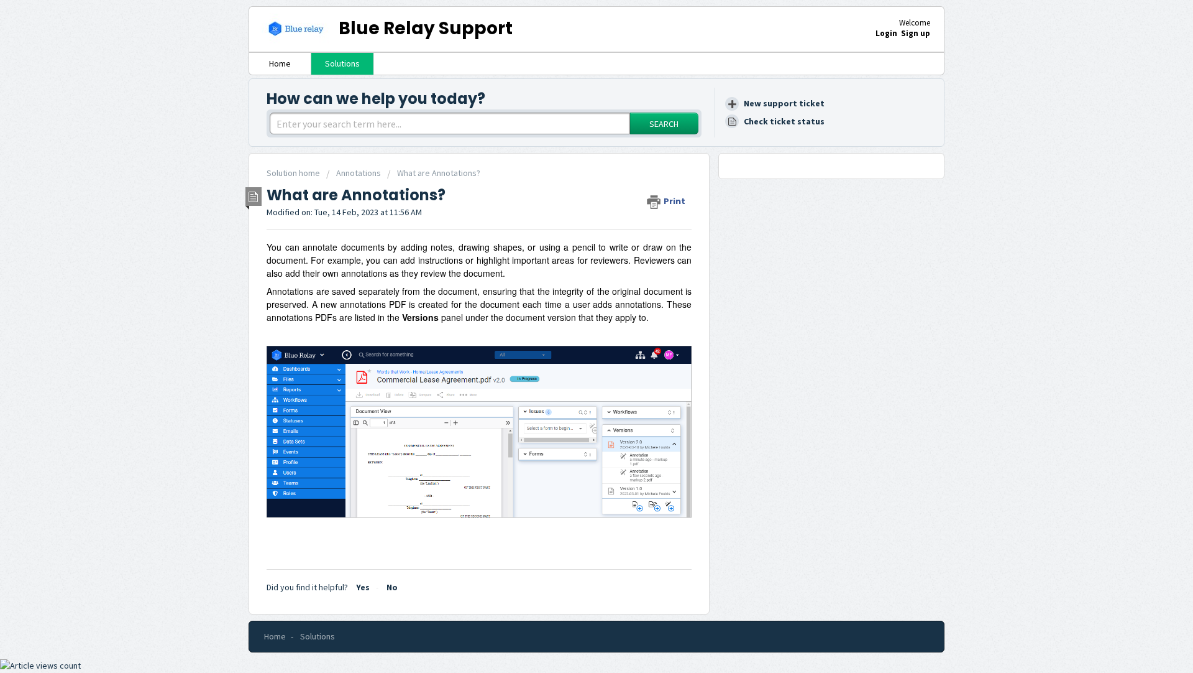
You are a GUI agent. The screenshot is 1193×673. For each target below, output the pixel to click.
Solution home (294, 173)
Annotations (358, 173)
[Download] (573, 173)
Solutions (342, 63)
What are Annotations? (438, 173)
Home (280, 63)
